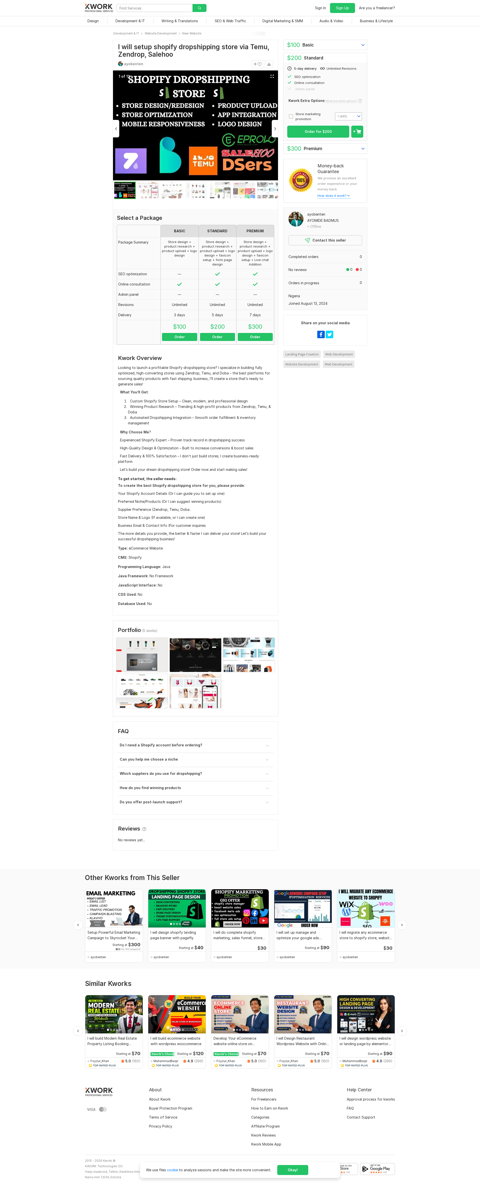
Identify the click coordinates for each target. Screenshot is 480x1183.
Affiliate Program (265, 1126)
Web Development (339, 354)
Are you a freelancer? (377, 8)
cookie (172, 1170)
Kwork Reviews (263, 1135)
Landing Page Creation (302, 354)
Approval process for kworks (371, 1099)
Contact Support (361, 1117)
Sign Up (342, 8)
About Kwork (159, 1099)
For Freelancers (263, 1099)
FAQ (350, 1108)
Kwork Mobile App (266, 1144)
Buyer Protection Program (170, 1108)
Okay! (293, 1170)
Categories (260, 1117)
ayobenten (316, 214)
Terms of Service (163, 1117)
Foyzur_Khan (99, 1061)
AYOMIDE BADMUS (323, 220)
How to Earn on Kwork (269, 1108)
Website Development (301, 364)
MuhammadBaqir (166, 1061)
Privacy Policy (160, 1126)
